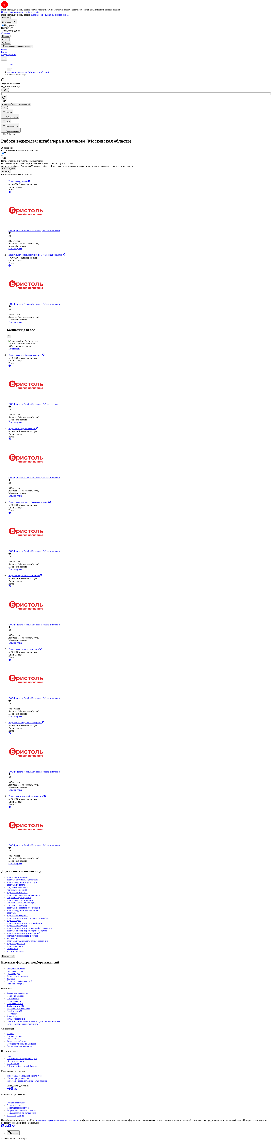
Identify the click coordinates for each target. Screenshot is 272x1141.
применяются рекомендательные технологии (57, 1120)
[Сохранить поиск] (4, 97)
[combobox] (14, 83)
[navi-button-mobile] (4, 58)
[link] (6, 43)
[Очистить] (5, 90)
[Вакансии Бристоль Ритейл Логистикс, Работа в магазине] (138, 211)
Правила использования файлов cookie (50, 15)
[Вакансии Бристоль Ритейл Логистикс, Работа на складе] (138, 385)
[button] (4, 49)
